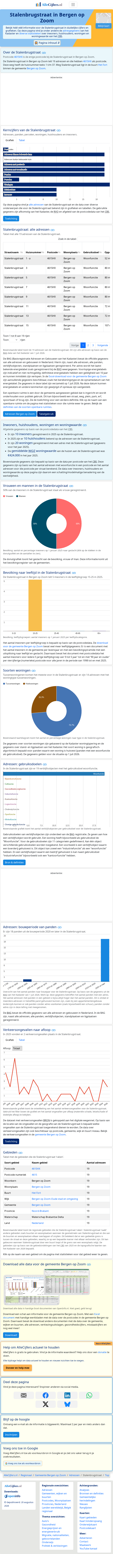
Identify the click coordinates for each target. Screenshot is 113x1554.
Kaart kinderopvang (91, 1521)
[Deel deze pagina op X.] (45, 1404)
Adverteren (86, 1538)
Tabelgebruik (46, 414)
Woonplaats (70, 252)
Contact (84, 1541)
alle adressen (36, 204)
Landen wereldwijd (52, 1507)
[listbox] (17, 1048)
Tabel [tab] (22, 140)
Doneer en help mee (17, 1367)
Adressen (47, 1490)
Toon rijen (14, 339)
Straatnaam (11, 252)
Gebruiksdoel (91, 252)
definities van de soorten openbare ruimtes (27, 407)
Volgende (102, 345)
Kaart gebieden (88, 1517)
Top (107, 1475)
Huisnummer (33, 252)
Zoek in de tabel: (67, 239)
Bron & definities (14, 862)
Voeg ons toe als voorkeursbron (24, 1463)
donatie (102, 1352)
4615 (34, 1174)
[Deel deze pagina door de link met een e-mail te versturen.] (24, 1395)
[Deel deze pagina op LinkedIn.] (67, 1395)
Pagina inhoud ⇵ (49, 42)
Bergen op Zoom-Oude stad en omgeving (55, 1198)
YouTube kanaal (88, 1548)
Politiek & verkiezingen (54, 1545)
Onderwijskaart (88, 1524)
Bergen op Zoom (36, 68)
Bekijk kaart (103, 25)
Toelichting (11, 218)
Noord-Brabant (40, 1211)
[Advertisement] (56, 102)
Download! (11, 1335)
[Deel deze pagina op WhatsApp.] (89, 1395)
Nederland (38, 1223)
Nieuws (84, 1504)
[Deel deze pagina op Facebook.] (45, 1395)
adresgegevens (71, 30)
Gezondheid (48, 1524)
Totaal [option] (16, 1048)
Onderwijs (47, 1542)
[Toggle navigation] (73, 5)
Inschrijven (11, 1434)
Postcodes (48, 1500)
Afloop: (7, 1048)
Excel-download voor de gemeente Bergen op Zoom (78, 376)
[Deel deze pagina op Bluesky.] (67, 1404)
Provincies (47, 1504)
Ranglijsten (86, 1507)
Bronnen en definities (92, 1493)
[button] (44, 52)
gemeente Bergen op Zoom (50, 1134)
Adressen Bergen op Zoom (20, 414)
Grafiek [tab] (10, 140)
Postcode (52, 252)
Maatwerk (85, 1545)
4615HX (18, 56)
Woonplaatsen (63, 1500)
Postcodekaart (88, 1528)
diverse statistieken (30, 33)
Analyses (84, 1490)
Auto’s (45, 1521)
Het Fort (102, 64)
